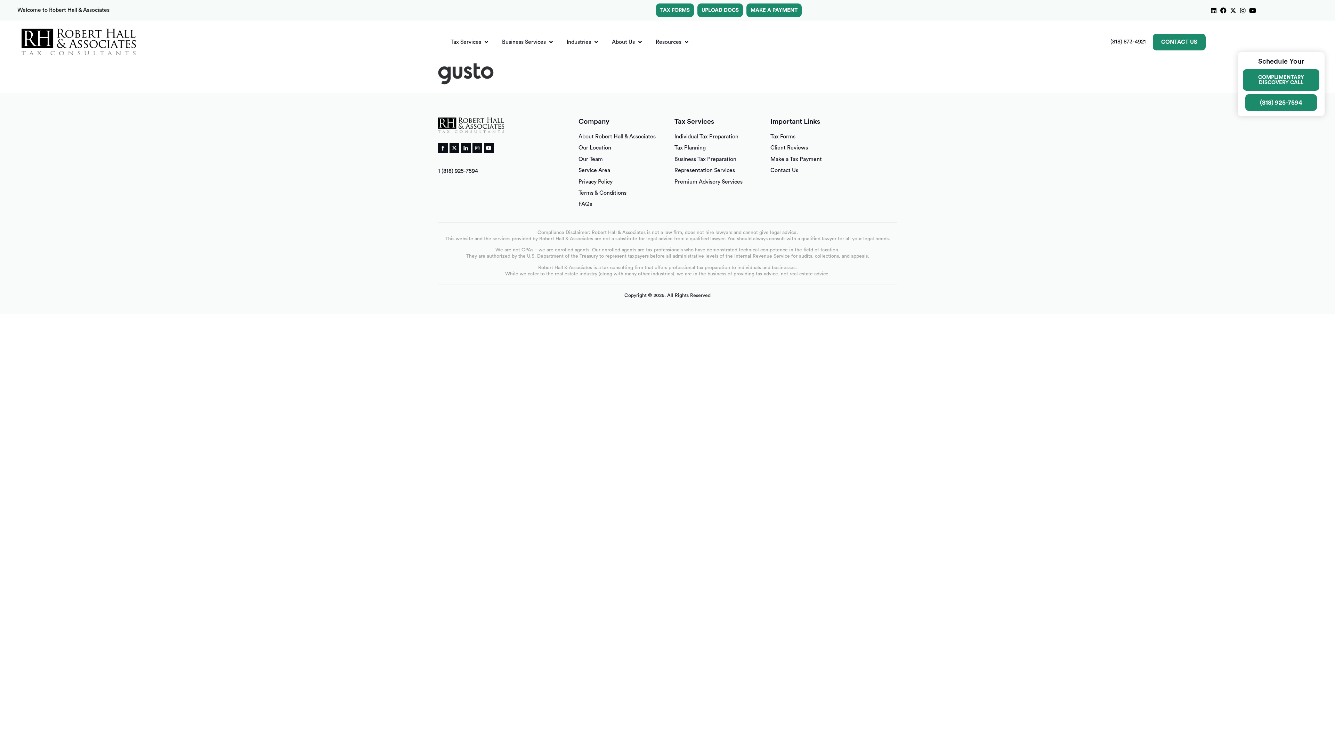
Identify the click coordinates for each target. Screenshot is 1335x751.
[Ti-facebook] (443, 148)
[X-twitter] (1233, 10)
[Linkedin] (1214, 10)
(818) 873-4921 (1128, 42)
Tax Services (466, 42)
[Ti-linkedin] (466, 148)
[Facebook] (1223, 10)
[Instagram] (1243, 10)
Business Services (524, 42)
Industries (579, 42)
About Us (623, 42)
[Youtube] (1252, 10)
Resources (668, 42)
